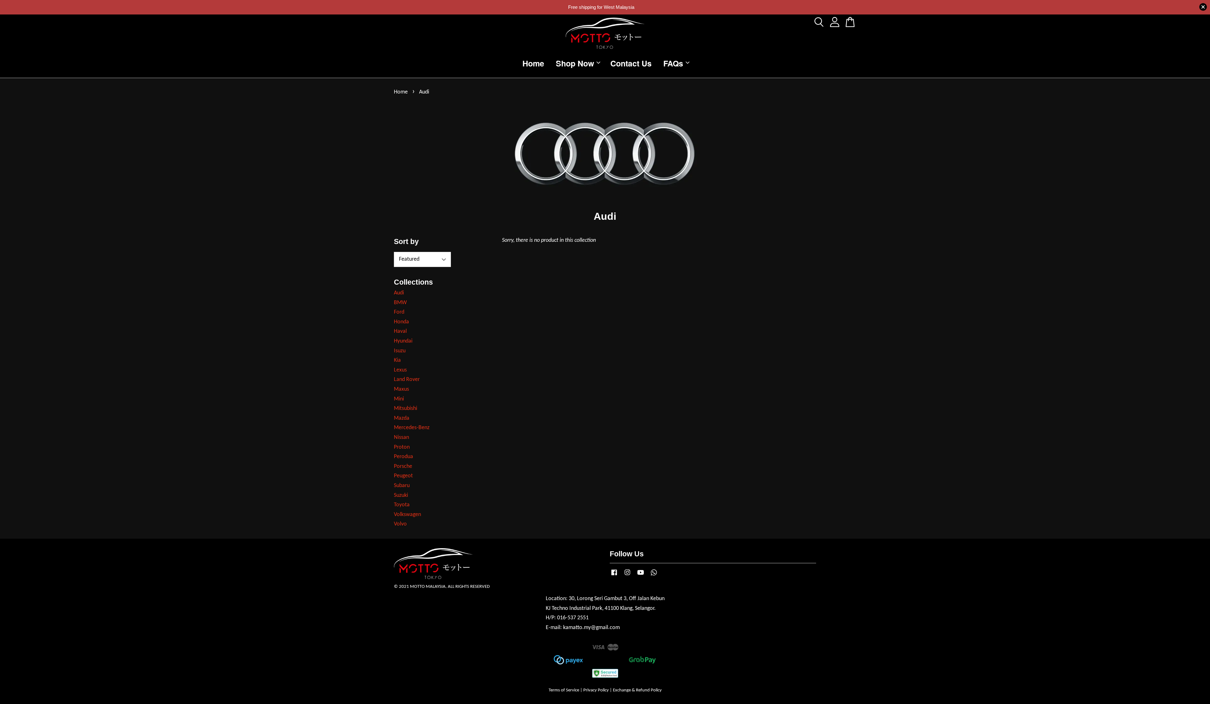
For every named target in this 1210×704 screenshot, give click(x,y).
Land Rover (407, 380)
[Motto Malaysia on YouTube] (640, 575)
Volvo (400, 524)
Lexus (400, 370)
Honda (401, 322)
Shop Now (575, 63)
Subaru (402, 486)
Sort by (406, 241)
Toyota (402, 505)
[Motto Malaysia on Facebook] (614, 575)
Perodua (403, 457)
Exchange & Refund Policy (637, 690)
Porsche (403, 466)
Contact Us (631, 63)
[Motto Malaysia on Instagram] (627, 575)
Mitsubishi (405, 409)
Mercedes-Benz (411, 428)
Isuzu (400, 351)
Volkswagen (407, 515)
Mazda (401, 418)
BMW (400, 303)
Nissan (401, 437)
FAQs (673, 63)
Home (533, 63)
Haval (400, 331)
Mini (399, 399)
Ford (399, 312)
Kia (397, 360)
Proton (402, 447)
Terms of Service (564, 690)
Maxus (401, 389)
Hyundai (403, 341)
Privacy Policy (596, 690)
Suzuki (401, 495)
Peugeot (403, 476)
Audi (399, 293)
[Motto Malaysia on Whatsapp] (653, 575)
